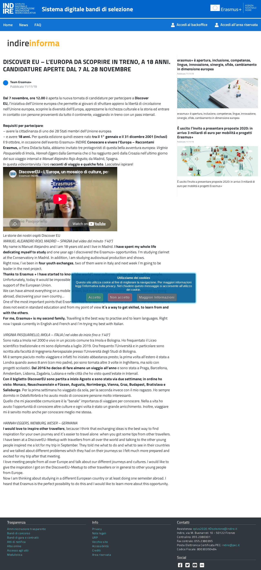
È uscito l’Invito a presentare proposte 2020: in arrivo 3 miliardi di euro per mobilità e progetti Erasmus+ (215, 132)
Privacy (97, 529)
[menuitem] (8, 25)
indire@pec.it (231, 545)
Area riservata (101, 554)
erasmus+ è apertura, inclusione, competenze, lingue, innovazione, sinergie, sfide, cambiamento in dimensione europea (217, 64)
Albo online (14, 546)
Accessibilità (100, 546)
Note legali (99, 533)
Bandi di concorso (18, 533)
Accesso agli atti (18, 550)
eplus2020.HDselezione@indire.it (215, 528)
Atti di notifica (16, 542)
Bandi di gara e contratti (23, 537)
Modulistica (14, 554)
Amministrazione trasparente (26, 529)
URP (95, 537)
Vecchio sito (100, 542)
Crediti (96, 550)
